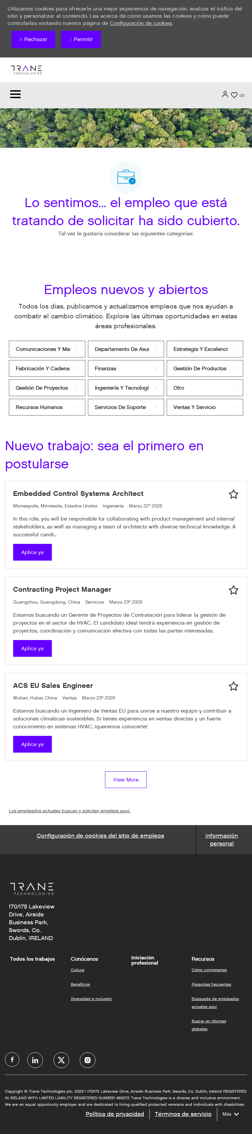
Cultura (77, 969)
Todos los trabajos (32, 959)
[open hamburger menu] (15, 95)
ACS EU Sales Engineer (53, 685)
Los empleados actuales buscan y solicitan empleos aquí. (69, 811)
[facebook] (12, 1059)
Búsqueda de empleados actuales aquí (215, 1002)
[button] (225, 94)
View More (125, 779)
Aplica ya (32, 552)
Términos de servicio (183, 1114)
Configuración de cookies (141, 23)
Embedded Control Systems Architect (78, 493)
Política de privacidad (115, 1114)
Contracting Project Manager (62, 589)
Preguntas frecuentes (211, 984)
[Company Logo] (26, 69)
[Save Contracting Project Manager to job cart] (233, 590)
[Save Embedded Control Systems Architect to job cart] (233, 494)
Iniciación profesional (144, 960)
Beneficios (80, 984)
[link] (47, 349)
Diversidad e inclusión (91, 998)
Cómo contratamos (209, 969)
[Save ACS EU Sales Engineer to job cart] (233, 686)
